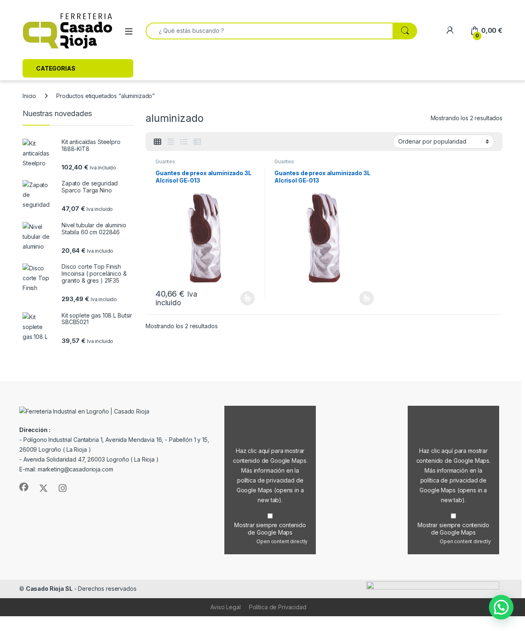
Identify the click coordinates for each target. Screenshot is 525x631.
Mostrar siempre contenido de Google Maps (270, 528)
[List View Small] (197, 142)
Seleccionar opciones (239, 298)
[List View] (183, 142)
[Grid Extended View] (170, 142)
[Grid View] (157, 142)
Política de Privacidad (277, 607)
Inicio (29, 95)
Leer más (366, 298)
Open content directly (282, 541)
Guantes (165, 161)
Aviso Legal (225, 607)
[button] (501, 607)
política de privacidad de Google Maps (270, 490)
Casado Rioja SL (49, 588)
